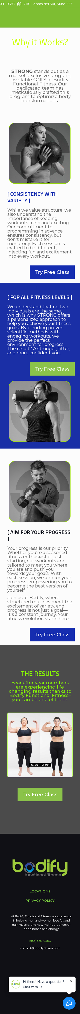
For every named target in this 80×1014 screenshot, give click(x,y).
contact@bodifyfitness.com (40, 948)
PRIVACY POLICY (40, 900)
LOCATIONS (40, 891)
